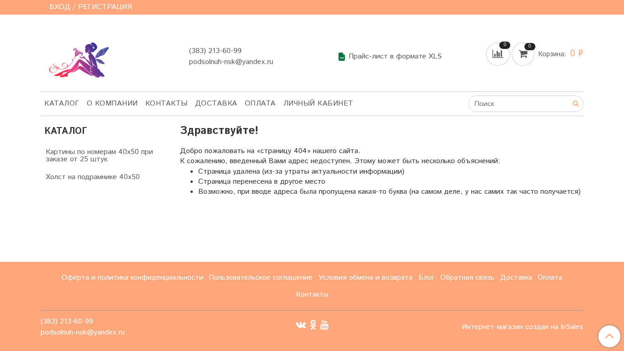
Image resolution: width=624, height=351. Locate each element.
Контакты (166, 103)
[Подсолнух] (76, 54)
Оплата (260, 103)
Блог (426, 277)
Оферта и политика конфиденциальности (132, 277)
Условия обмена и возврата (365, 277)
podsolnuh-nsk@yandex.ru (231, 62)
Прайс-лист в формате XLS (395, 57)
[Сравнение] (499, 53)
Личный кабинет (318, 103)
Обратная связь (467, 277)
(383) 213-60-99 (215, 51)
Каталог (61, 103)
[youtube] (324, 325)
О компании (112, 103)
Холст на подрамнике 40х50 (93, 177)
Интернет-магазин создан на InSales (522, 327)
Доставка (216, 103)
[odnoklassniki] (313, 325)
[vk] (301, 325)
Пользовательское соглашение (260, 277)
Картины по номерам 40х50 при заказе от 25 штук (99, 156)
